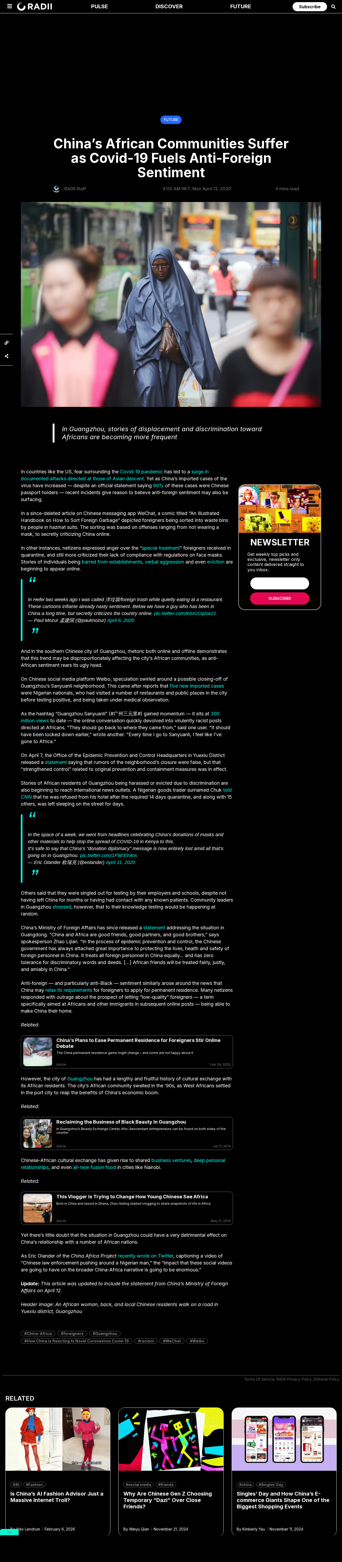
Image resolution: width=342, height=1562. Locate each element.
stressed (62, 907)
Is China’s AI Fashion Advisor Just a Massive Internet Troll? (56, 1496)
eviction (215, 562)
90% (158, 485)
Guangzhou (80, 1078)
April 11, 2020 (120, 862)
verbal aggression (164, 562)
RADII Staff (75, 188)
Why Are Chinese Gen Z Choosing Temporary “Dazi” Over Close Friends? (167, 1500)
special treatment (161, 548)
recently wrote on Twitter (145, 1256)
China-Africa (39, 1333)
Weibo (198, 1341)
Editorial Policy (326, 1379)
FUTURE (171, 119)
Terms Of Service (259, 1379)
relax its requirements (68, 990)
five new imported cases (197, 686)
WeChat (173, 1341)
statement (56, 762)
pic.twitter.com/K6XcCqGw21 (185, 613)
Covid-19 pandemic (141, 471)
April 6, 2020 (120, 620)
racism (147, 1341)
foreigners (73, 1333)
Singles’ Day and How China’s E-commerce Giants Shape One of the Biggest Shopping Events (283, 1500)
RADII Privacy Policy (294, 1379)
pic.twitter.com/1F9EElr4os (108, 855)
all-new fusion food (94, 1167)
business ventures (171, 1160)
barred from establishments (112, 562)
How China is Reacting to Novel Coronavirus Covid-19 (78, 1341)
